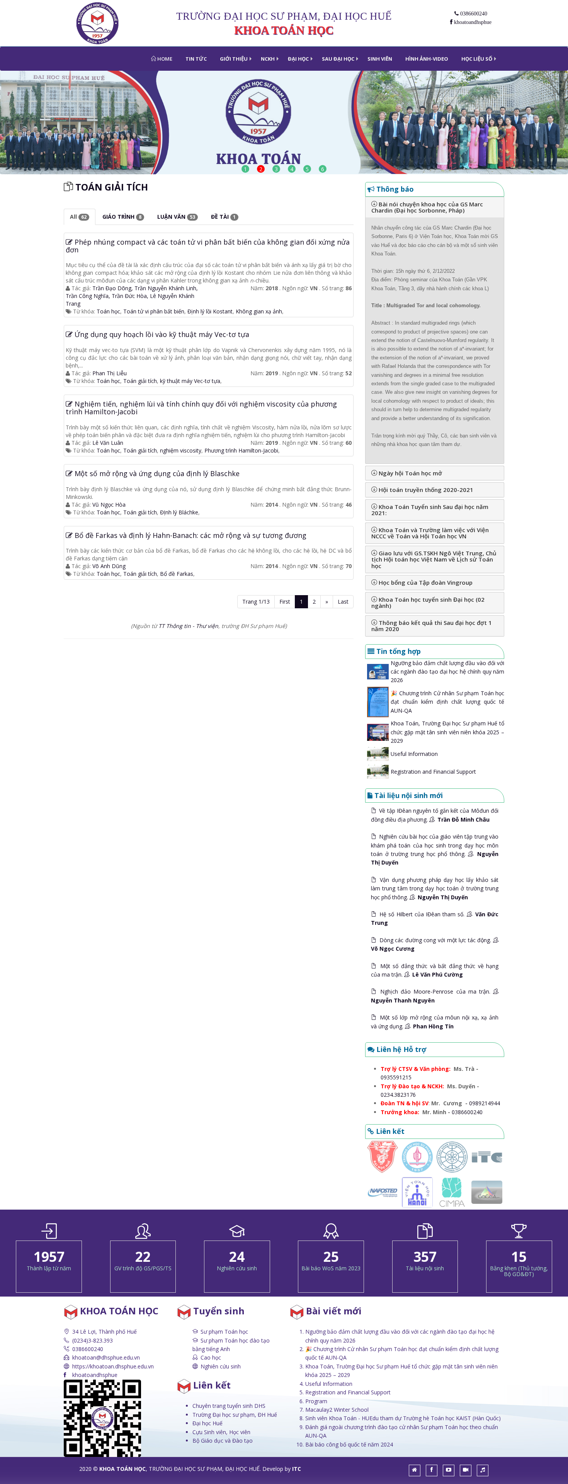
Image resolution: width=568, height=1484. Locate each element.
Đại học (298, 58)
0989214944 (484, 1103)
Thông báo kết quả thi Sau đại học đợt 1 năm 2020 (431, 626)
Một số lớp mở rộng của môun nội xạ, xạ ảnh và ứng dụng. (434, 1022)
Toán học (108, 512)
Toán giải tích (140, 381)
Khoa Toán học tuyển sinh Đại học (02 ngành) (428, 603)
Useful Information (414, 753)
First (284, 601)
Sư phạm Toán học (224, 1331)
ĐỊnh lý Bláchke (179, 512)
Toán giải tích (140, 512)
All (78, 216)
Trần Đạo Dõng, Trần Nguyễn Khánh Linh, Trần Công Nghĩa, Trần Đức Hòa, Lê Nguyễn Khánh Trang (132, 295)
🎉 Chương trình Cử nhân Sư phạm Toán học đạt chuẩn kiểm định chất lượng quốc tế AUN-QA (448, 701)
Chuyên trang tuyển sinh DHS (228, 1405)
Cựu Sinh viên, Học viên (221, 1432)
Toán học (108, 311)
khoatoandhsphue (471, 22)
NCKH (268, 58)
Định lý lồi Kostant (210, 311)
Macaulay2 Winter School (337, 1409)
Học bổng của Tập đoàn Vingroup (425, 582)
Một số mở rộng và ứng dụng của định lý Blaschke (156, 473)
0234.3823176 (398, 1094)
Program (316, 1401)
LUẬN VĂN (176, 216)
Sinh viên (379, 58)
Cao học (211, 1357)
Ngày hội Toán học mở (409, 473)
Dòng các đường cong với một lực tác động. (432, 944)
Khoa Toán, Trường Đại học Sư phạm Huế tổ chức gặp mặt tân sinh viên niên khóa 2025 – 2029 (448, 732)
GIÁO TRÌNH (121, 216)
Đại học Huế (207, 1423)
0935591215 (396, 1077)
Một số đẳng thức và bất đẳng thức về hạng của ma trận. (434, 970)
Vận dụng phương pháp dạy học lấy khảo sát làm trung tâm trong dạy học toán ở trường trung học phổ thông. (434, 888)
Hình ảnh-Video (426, 58)
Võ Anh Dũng (109, 566)
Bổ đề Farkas (176, 573)
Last (343, 601)
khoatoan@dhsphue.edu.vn (106, 1357)
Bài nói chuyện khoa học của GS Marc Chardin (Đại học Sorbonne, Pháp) (427, 207)
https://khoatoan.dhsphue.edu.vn (113, 1366)
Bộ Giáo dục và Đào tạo (222, 1440)
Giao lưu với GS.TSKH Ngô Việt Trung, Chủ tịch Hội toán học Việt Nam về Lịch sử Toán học (434, 559)
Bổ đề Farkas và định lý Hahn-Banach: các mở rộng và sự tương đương (189, 535)
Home (164, 58)
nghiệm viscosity (180, 450)
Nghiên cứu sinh (221, 1366)
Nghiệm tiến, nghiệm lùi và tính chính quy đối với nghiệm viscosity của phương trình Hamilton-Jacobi (201, 407)
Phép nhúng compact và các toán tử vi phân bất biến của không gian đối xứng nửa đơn (208, 245)
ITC (296, 1468)
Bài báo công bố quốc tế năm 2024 (349, 1444)
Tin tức (196, 58)
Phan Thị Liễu (109, 373)
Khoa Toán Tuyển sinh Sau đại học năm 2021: (429, 510)
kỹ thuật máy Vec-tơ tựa (190, 381)
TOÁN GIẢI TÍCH (111, 186)
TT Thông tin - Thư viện (188, 626)
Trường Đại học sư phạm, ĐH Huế (234, 1414)
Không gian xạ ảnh (259, 311)
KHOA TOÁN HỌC (122, 1468)
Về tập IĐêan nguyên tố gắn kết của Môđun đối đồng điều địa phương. (434, 815)
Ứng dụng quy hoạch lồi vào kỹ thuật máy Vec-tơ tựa (161, 334)
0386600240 (473, 14)
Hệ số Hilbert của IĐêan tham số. (434, 918)
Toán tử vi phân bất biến (153, 311)
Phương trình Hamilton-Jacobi (241, 450)
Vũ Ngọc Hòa (109, 504)
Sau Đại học (338, 58)
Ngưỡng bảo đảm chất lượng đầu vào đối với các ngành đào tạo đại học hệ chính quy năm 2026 (448, 671)
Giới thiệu (234, 58)
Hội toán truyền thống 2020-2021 (425, 490)
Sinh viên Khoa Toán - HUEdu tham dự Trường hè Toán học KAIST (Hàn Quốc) (403, 1418)
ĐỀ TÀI (223, 216)
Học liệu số (476, 58)
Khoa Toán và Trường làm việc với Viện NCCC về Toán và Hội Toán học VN (430, 533)
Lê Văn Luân (107, 442)
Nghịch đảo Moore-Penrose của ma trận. (432, 996)
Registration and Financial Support (433, 771)
